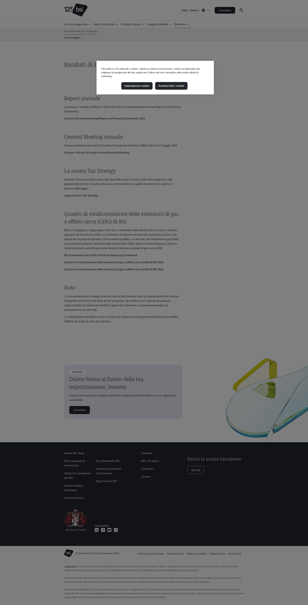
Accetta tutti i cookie (171, 85)
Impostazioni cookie (136, 85)
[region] (155, 77)
